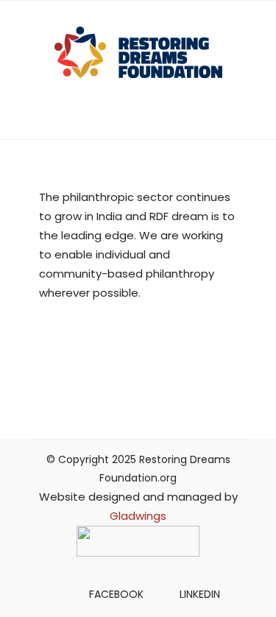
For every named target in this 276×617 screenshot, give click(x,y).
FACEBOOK (116, 594)
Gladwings (138, 515)
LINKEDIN (200, 594)
